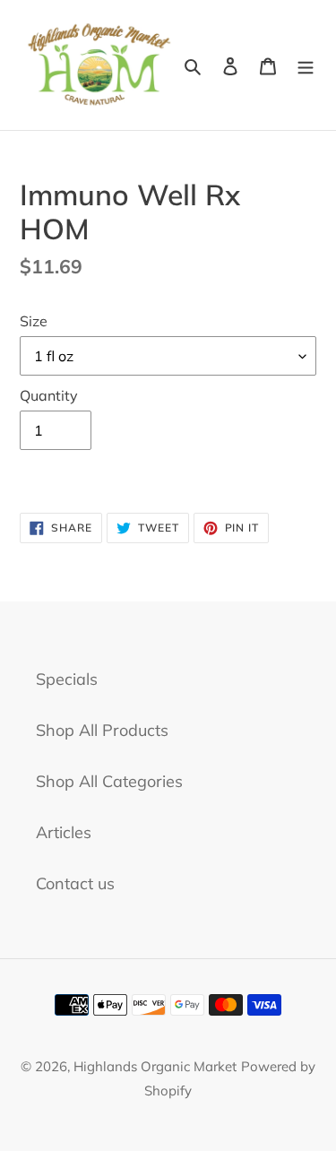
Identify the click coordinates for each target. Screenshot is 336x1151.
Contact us (75, 883)
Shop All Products (102, 730)
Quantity (49, 395)
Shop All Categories (109, 781)
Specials (67, 679)
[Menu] (305, 65)
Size (33, 321)
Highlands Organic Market (155, 1066)
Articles (63, 832)
